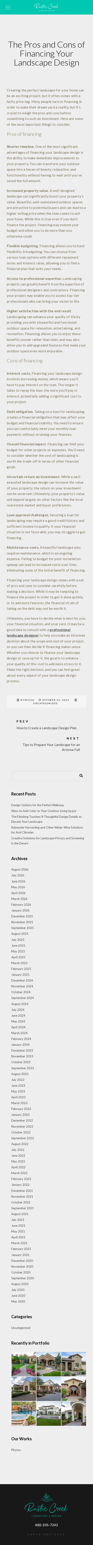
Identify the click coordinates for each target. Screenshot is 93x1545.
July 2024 (17, 1010)
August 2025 (19, 933)
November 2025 (22, 922)
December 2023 (22, 1050)
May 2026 (18, 887)
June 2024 (18, 1015)
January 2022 (20, 1184)
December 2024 (22, 980)
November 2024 (22, 986)
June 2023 (18, 1085)
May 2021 (18, 1231)
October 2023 (20, 1062)
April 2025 (18, 957)
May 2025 (18, 951)
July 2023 (17, 1080)
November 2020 (22, 1266)
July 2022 (17, 1150)
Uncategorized (45, 703)
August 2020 (19, 1284)
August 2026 (19, 869)
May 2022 (18, 1161)
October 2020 (20, 1272)
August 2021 (19, 1214)
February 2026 (21, 904)
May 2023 (18, 1091)
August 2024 (19, 1004)
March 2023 (19, 1103)
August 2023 (19, 1074)
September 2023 (22, 1068)
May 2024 (18, 1021)
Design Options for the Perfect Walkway (37, 805)
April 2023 (18, 1097)
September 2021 (22, 1208)
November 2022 (22, 1126)
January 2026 (20, 910)
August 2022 (19, 1144)
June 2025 (18, 945)
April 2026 (18, 893)
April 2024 (18, 1027)
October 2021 (20, 1202)
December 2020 (22, 1260)
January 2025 (20, 974)
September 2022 (22, 1138)
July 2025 (17, 939)
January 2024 (20, 1044)
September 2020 (22, 1278)
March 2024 (19, 1033)
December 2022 (22, 1120)
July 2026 (17, 875)
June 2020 (18, 1295)
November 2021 (22, 1196)
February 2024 (21, 1039)
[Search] (79, 774)
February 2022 (21, 1179)
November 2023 (22, 1056)
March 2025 (19, 963)
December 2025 (22, 916)
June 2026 (18, 881)
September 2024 (22, 998)
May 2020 (18, 1301)
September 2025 (22, 928)
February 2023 (21, 1109)
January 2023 (20, 1114)
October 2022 (20, 1132)
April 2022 (18, 1167)
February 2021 (21, 1249)
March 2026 (19, 899)
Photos (16, 1450)
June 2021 (18, 1225)
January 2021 (20, 1255)
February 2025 (21, 969)
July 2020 (17, 1290)
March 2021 (19, 1243)
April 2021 (18, 1237)
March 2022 (19, 1173)
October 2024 (20, 992)
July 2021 (17, 1220)
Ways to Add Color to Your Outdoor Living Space (43, 811)
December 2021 (22, 1190)
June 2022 (18, 1155)
